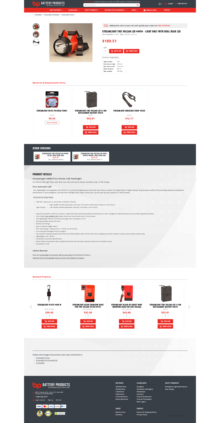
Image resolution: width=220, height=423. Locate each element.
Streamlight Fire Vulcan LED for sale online (56, 255)
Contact (167, 10)
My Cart (58, 400)
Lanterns (140, 394)
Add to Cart (117, 51)
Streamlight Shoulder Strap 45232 (129, 111)
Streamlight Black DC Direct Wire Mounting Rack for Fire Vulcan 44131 (90, 306)
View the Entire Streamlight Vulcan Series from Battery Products (58, 258)
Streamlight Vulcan (67, 14)
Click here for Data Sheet (43, 197)
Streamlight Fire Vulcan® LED (46, 360)
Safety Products (91, 10)
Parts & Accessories (144, 397)
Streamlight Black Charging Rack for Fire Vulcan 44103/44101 (52, 306)
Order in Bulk (133, 51)
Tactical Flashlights (144, 399)
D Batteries (120, 394)
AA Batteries (120, 389)
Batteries (55, 10)
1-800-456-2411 (182, 3)
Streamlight (40, 363)
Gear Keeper (169, 389)
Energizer (140, 387)
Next (188, 307)
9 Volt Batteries (122, 397)
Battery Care (120, 412)
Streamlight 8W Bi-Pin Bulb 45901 (52, 111)
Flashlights (72, 10)
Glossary (119, 415)
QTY (105, 48)
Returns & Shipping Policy (146, 412)
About (134, 10)
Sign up (50, 400)
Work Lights (141, 402)
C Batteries (120, 392)
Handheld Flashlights (145, 389)
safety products (172, 383)
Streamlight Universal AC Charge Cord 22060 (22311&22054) (168, 306)
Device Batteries (122, 399)
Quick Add (92, 127)
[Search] (138, 5)
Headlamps (141, 392)
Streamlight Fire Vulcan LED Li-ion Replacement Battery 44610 (90, 112)
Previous (31, 307)
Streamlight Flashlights (51, 14)
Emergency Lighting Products (176, 387)
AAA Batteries (121, 387)
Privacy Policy (142, 415)
